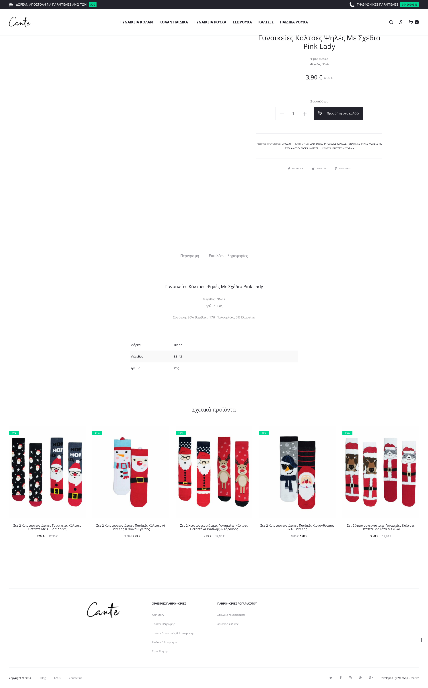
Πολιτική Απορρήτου (165, 642)
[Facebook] (341, 677)
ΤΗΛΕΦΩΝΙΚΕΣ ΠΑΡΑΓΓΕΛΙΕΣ (387, 4)
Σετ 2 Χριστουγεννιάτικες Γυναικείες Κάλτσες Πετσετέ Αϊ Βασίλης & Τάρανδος (214, 527)
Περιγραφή (189, 255)
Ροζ (176, 368)
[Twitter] (330, 677)
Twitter (322, 168)
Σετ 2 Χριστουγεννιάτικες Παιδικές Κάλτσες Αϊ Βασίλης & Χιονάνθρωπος (130, 527)
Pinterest (345, 168)
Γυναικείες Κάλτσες (335, 143)
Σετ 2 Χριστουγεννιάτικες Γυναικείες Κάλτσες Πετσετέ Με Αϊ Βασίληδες (47, 527)
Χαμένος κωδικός (228, 624)
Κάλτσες (266, 22)
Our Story (158, 615)
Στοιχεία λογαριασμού (231, 615)
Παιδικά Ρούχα (294, 22)
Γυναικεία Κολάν (136, 22)
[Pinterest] (360, 677)
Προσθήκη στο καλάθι (342, 113)
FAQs (57, 678)
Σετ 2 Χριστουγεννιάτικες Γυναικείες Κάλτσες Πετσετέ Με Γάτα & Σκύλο (381, 527)
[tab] (190, 255)
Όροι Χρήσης (160, 651)
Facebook (298, 168)
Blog (43, 678)
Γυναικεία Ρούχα (210, 22)
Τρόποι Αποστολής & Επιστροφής (173, 633)
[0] (411, 22)
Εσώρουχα (242, 22)
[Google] (371, 677)
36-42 (178, 356)
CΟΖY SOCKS (316, 143)
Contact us (75, 678)
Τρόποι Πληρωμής (163, 624)
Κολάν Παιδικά (173, 22)
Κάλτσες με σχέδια (343, 148)
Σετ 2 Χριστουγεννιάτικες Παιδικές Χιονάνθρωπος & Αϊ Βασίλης (297, 527)
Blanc (178, 345)
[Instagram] (350, 677)
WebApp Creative (408, 678)
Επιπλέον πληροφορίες (228, 255)
